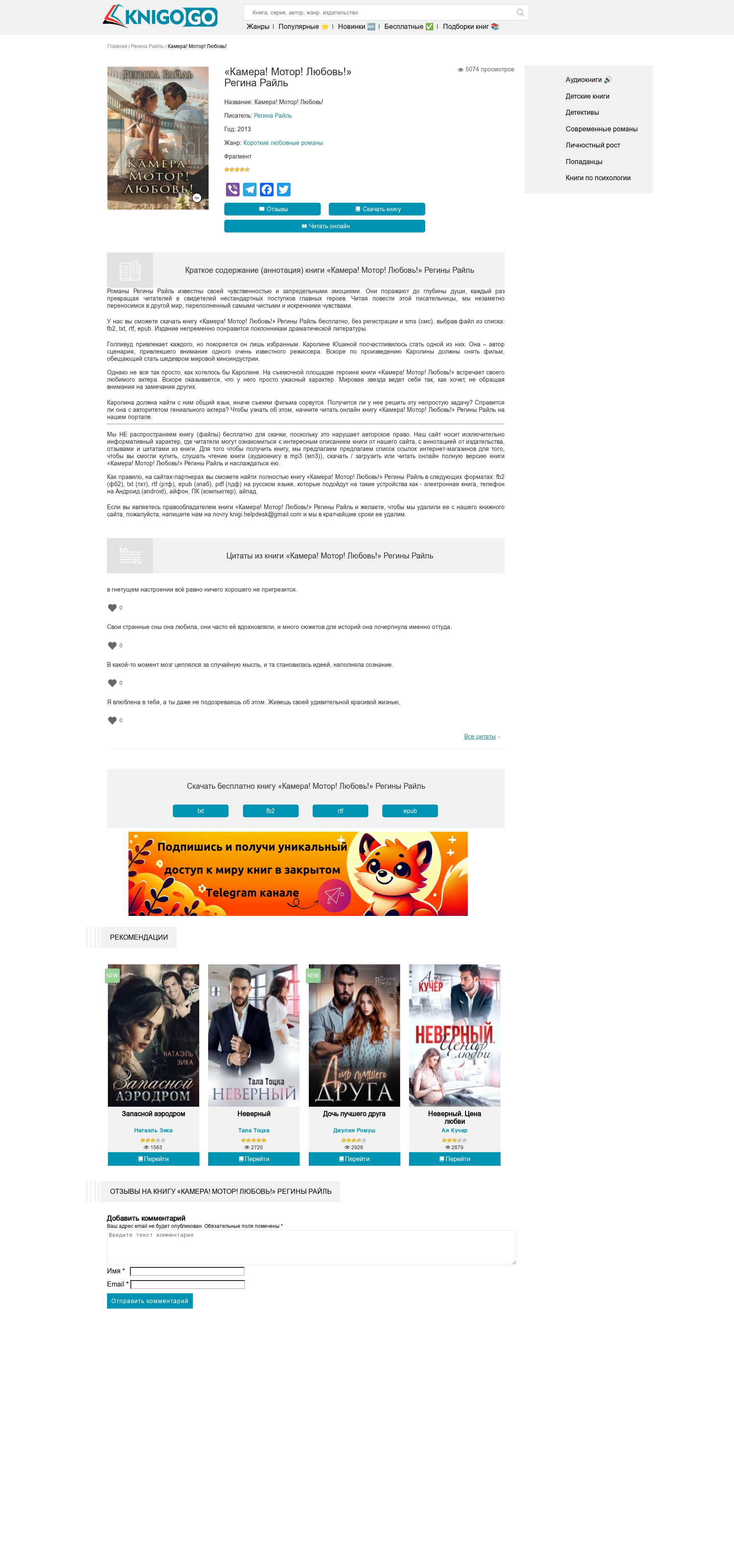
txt (201, 811)
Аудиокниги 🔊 (589, 79)
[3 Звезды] (237, 169)
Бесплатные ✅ (409, 26)
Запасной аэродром (153, 1113)
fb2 (270, 811)
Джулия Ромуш (354, 1130)
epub (410, 811)
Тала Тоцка (253, 1130)
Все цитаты (480, 736)
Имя (116, 1271)
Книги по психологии (598, 177)
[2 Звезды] (231, 169)
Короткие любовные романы (283, 142)
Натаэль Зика (153, 1130)
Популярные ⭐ (304, 26)
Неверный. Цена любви (454, 1117)
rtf (340, 811)
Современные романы (602, 129)
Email (118, 1284)
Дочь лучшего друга (354, 1113)
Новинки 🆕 (356, 26)
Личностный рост (593, 145)
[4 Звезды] (242, 169)
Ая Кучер (455, 1130)
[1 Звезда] (226, 169)
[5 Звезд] (247, 169)
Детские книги (588, 96)
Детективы (582, 112)
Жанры (258, 26)
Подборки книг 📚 (471, 26)
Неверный (254, 1113)
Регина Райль (273, 115)
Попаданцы (584, 161)
